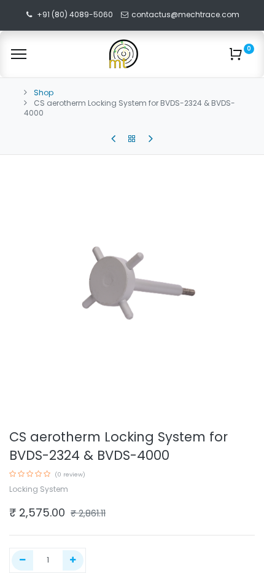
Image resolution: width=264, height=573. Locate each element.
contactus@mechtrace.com (186, 14)
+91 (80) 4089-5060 (75, 14)
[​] (113, 139)
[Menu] (19, 54)
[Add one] (73, 560)
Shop (43, 92)
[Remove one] (22, 560)
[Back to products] (132, 139)
